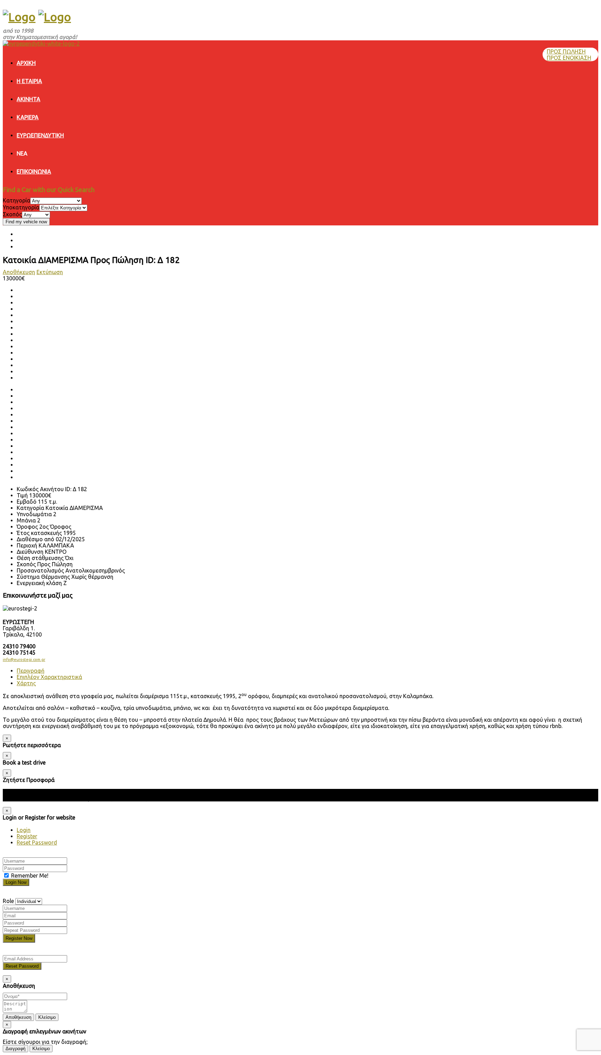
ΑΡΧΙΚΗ (26, 63)
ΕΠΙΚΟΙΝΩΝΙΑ (34, 171)
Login (24, 830)
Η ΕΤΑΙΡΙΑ (29, 81)
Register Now (19, 938)
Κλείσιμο (47, 1017)
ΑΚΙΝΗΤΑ (28, 99)
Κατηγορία (16, 200)
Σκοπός (12, 214)
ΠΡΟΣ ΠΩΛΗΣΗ (566, 51)
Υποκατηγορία (21, 207)
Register (27, 836)
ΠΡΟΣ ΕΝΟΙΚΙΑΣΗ (569, 58)
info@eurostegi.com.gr (24, 659)
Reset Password (37, 842)
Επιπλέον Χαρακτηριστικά (49, 677)
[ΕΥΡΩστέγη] (19, 16)
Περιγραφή (31, 671)
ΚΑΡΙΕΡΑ (28, 117)
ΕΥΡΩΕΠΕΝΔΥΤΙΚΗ (40, 135)
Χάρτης (26, 683)
